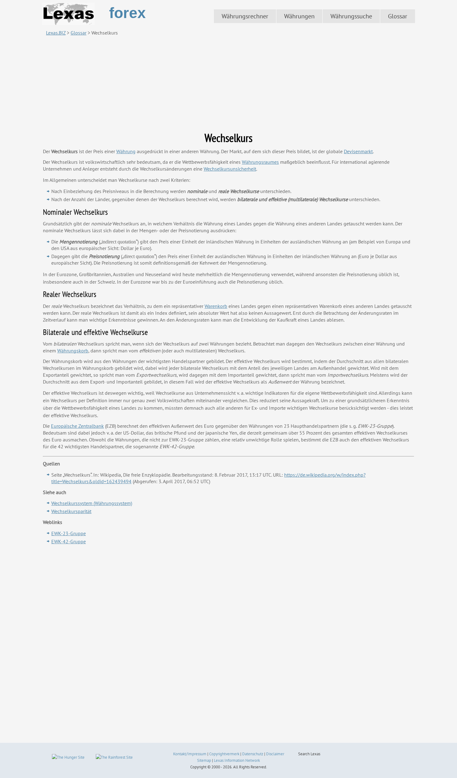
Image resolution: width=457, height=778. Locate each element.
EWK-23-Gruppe (68, 533)
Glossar (397, 16)
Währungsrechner (245, 16)
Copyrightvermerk (224, 754)
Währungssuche (351, 16)
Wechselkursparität (71, 511)
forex (127, 13)
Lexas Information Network (237, 760)
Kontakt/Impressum (189, 754)
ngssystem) (91, 503)
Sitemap (204, 760)
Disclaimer (275, 754)
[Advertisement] (228, 83)
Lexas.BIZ (56, 33)
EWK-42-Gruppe (68, 541)
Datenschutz (252, 754)
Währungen (299, 16)
